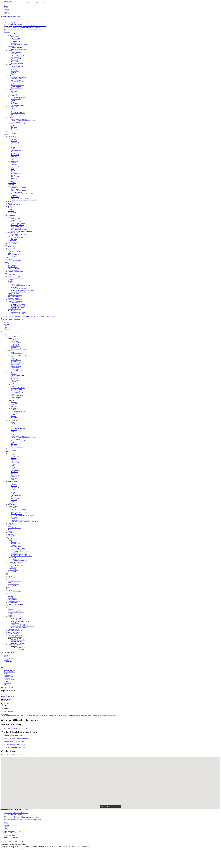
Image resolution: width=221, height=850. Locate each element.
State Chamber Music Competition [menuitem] (20, 226)
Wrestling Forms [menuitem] (8, 676)
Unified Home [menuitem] (11, 259)
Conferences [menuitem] (11, 46)
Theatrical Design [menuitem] (16, 80)
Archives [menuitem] (13, 128)
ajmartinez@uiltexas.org (7, 696)
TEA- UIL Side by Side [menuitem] (14, 251)
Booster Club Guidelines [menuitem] (14, 204)
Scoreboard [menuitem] (11, 211)
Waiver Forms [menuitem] (15, 287)
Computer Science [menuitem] (16, 67)
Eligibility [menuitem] (10, 281)
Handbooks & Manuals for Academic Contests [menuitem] (23, 120)
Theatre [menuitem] (10, 75)
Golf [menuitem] (12, 145)
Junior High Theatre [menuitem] (16, 78)
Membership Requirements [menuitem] (15, 299)
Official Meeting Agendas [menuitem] (15, 295)
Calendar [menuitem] (6, 9)
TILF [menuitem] (9, 131)
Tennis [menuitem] (13, 153)
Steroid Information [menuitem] (16, 192)
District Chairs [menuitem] (11, 201)
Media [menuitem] (6, 262)
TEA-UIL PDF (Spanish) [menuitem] (18, 307)
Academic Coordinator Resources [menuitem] (20, 123)
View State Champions (7, 711)
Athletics (7, 451)
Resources (11, 433)
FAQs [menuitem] (9, 253)
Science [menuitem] (13, 74)
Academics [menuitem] (7, 32)
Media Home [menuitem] (11, 264)
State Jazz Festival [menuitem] (16, 228)
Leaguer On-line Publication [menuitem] (15, 271)
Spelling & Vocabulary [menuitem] (17, 63)
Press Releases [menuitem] (12, 265)
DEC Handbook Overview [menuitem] (18, 312)
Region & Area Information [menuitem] (15, 236)
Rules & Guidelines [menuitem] (9, 672)
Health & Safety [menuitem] (12, 186)
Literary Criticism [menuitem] (16, 58)
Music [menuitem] (6, 214)
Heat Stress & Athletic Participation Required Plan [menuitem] (24, 200)
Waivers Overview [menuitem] (16, 618)
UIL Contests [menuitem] (14, 91)
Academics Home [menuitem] (12, 33)
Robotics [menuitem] (13, 72)
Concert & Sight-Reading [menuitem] (18, 225)
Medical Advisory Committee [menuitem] (19, 190)
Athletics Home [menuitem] (12, 136)
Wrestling (6, 660)
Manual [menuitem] (6, 673)
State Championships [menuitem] (13, 254)
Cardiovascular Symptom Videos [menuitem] (20, 198)
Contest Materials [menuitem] (16, 52)
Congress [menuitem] (13, 102)
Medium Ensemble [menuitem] (16, 222)
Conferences (11, 350)
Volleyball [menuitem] (14, 156)
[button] (1, 318)
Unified (7, 587)
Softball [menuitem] (13, 148)
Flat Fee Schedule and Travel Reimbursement (16, 738)
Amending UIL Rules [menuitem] (13, 298)
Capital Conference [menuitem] (16, 47)
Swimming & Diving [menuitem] (17, 150)
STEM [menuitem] (9, 64)
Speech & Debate (13, 408)
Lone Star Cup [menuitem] (12, 133)
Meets (10, 338)
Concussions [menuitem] (14, 195)
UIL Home (7, 655)
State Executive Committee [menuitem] (15, 296)
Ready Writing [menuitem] (15, 60)
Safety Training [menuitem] (15, 189)
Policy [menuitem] (6, 273)
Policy (6, 605)
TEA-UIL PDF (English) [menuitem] (18, 306)
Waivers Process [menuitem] (15, 284)
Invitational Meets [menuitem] (16, 38)
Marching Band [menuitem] (15, 218)
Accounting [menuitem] (14, 53)
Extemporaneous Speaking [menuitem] (18, 97)
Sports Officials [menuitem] (12, 183)
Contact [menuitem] (6, 10)
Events (10, 540)
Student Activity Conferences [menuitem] (19, 49)
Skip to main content (6, 1)
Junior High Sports (13, 481)
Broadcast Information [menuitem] (14, 268)
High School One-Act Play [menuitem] (18, 77)
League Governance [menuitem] (13, 293)
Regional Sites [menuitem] (8, 678)
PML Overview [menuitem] (15, 559)
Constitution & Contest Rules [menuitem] (16, 278)
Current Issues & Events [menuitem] (17, 55)
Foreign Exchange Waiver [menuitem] (18, 624)
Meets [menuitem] (9, 35)
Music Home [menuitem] (11, 215)
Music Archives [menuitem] (12, 240)
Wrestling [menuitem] (13, 159)
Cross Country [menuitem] (15, 142)
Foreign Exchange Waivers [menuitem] (18, 288)
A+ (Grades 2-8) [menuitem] (12, 106)
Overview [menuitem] (13, 339)
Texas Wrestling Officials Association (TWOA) (17, 728)
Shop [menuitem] (5, 12)
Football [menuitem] (13, 144)
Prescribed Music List (14, 557)
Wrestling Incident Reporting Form (13, 735)
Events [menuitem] (13, 109)
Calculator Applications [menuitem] (17, 66)
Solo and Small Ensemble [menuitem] (18, 223)
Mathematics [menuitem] (14, 69)
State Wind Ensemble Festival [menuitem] (19, 229)
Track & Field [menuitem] (15, 155)
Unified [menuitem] (6, 257)
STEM (10, 372)
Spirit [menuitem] (5, 245)
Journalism (11, 400)
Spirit (6, 573)
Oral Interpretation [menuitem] (16, 99)
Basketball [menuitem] (14, 141)
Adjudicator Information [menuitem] (17, 85)
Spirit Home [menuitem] (11, 246)
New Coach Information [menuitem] (17, 105)
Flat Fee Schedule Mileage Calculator (14, 744)
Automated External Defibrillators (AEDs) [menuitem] (22, 194)
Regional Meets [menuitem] (15, 41)
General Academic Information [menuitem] (19, 119)
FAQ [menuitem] (5, 684)
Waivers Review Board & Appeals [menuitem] (20, 285)
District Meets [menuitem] (15, 39)
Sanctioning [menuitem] (7, 683)
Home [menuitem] (6, 6)
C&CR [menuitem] (9, 250)
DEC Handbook (12, 646)
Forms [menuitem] (13, 116)
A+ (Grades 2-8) (12, 420)
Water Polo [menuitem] (14, 158)
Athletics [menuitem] (6, 134)
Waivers (10, 616)
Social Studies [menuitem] (15, 61)
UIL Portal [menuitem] (7, 13)
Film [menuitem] (12, 83)
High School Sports (13, 456)
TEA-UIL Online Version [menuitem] (18, 304)
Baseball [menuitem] (13, 139)
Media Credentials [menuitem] (13, 270)
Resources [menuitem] (14, 94)
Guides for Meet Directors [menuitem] (18, 113)
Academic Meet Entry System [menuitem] (19, 44)
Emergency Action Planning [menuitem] (18, 187)
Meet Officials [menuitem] (15, 36)
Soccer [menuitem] (13, 147)
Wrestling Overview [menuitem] (9, 670)
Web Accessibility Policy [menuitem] (11, 837)
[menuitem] (16, 23)
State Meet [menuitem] (14, 43)
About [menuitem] (6, 7)
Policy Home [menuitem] (11, 274)
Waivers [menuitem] (10, 203)
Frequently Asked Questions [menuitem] (19, 292)
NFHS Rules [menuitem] (11, 248)
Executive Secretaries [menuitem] (17, 237)
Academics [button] (8, 335)
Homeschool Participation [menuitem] (15, 301)
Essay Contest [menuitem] (15, 57)
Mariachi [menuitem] (13, 220)
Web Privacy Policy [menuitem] (9, 835)
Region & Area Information (15, 562)
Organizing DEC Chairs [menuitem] (17, 313)
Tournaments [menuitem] (14, 103)
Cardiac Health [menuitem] (15, 197)
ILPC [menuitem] (12, 92)
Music (6, 537)
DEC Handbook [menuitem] (12, 310)
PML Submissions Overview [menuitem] (19, 234)
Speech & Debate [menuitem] (12, 95)
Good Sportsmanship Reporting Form (14, 747)
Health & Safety (12, 506)
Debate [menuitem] (13, 100)
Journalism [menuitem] (10, 89)
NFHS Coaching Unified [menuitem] (14, 260)
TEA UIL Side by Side (14, 638)
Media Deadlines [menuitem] (12, 267)
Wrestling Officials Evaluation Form (14, 741)
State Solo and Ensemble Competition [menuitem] (21, 231)
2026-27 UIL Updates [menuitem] (14, 276)
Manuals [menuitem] (10, 208)
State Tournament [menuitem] (9, 679)
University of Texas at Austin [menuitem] (12, 839)
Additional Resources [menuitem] (17, 130)
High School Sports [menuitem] (13, 137)
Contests (10, 356)
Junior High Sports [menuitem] (13, 161)
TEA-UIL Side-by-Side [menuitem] (14, 302)
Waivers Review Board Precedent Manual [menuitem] (22, 290)
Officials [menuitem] (6, 681)
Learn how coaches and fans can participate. (104, 715)
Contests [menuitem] (10, 50)
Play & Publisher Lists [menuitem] (17, 81)
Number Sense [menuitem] (15, 71)
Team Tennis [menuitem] (14, 152)
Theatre (10, 384)
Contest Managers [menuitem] (16, 86)
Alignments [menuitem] (14, 127)
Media (6, 593)
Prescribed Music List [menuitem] (13, 232)
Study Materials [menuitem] (15, 122)
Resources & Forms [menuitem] (16, 88)
